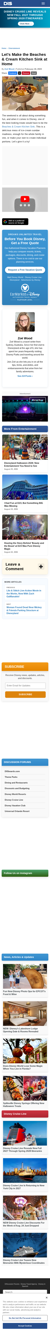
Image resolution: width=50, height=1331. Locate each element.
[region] (25, 1312)
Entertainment (14, 48)
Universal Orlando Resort (17, 811)
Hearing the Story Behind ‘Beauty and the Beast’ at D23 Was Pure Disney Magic (24, 546)
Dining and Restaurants (16, 782)
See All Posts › (25, 376)
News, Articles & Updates (19, 957)
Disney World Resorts (15, 794)
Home (4, 48)
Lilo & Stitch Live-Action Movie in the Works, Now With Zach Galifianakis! (24, 592)
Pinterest (26, 73)
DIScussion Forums (12, 1284)
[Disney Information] (8, 3)
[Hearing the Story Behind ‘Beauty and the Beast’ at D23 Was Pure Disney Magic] (25, 527)
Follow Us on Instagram (18, 873)
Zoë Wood (9, 69)
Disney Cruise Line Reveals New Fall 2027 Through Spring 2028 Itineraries (25, 15)
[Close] (47, 1298)
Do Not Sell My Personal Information (25, 1318)
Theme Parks (11, 777)
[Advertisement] (25, 730)
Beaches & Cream (11, 126)
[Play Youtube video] (25, 199)
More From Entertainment (20, 428)
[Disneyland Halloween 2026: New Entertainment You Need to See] (25, 447)
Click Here (24, 24)
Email (34, 73)
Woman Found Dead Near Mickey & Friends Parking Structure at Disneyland (24, 608)
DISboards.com (12, 771)
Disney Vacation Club (15, 805)
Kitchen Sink (28, 126)
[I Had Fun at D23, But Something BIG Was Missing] (25, 487)
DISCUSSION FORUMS (17, 762)
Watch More (37, 400)
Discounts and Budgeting (17, 788)
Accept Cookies (25, 1326)
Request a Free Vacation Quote (25, 270)
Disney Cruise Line (14, 800)
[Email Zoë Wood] (25, 381)
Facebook (12, 73)
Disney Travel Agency (29, 1284)
